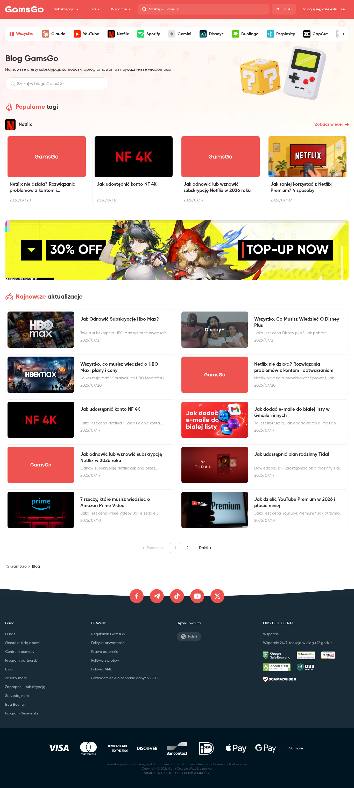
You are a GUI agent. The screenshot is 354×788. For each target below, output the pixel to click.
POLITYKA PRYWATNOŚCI (191, 773)
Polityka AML (101, 669)
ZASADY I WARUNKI (157, 773)
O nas (10, 634)
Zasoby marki (16, 678)
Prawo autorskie (104, 652)
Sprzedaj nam (17, 696)
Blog (9, 669)
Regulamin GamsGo (108, 634)
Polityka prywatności (108, 643)
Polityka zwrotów (105, 660)
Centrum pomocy (19, 652)
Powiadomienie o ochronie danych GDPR (125, 678)
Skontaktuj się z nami (22, 643)
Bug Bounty (15, 704)
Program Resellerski (21, 713)
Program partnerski (21, 660)
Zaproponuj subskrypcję (25, 687)
